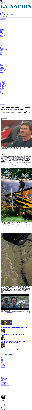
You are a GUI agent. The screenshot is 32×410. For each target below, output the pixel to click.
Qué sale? (1, 67)
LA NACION (2, 106)
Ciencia (1, 43)
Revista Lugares (2, 83)
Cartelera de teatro (3, 69)
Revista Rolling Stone (3, 85)
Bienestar (1, 42)
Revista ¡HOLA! (2, 82)
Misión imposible (4, 318)
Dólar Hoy (1, 27)
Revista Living (2, 84)
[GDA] (3, 405)
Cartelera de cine (2, 68)
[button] (16, 59)
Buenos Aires (2, 38)
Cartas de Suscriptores (3, 49)
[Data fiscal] (1, 408)
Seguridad (1, 39)
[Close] (1, 350)
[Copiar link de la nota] (1, 151)
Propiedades (2, 29)
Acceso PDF (1, 72)
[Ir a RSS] (1, 394)
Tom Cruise (3, 317)
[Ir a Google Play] (3, 397)
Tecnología (1, 59)
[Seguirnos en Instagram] (1, 392)
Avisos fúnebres (2, 74)
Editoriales (1, 47)
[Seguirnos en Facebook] (1, 387)
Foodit (2, 11)
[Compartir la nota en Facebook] (1, 152)
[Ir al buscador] (1, 4)
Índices (1, 32)
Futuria (1, 26)
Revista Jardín (2, 86)
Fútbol (1, 52)
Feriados (1, 61)
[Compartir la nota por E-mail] (2, 152)
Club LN (2, 12)
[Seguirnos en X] (1, 389)
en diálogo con (23, 290)
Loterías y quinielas (3, 62)
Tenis (1, 54)
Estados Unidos (2, 35)
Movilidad (1, 31)
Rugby (1, 53)
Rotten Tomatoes (9, 312)
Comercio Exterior (2, 30)
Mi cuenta (2, 13)
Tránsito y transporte (3, 21)
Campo (1, 28)
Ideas (1, 78)
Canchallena (2, 55)
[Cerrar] (13, 15)
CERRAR (1, 0)
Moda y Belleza (2, 64)
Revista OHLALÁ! (2, 81)
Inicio (2, 8)
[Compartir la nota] (1, 150)
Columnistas (2, 48)
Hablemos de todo (2, 44)
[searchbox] (15, 16)
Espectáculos (6, 106)
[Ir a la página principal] (16, 7)
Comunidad (1, 41)
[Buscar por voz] (31, 16)
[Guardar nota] (1, 149)
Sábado (1, 77)
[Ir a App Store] (3, 399)
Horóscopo (1, 60)
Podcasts (1, 63)
